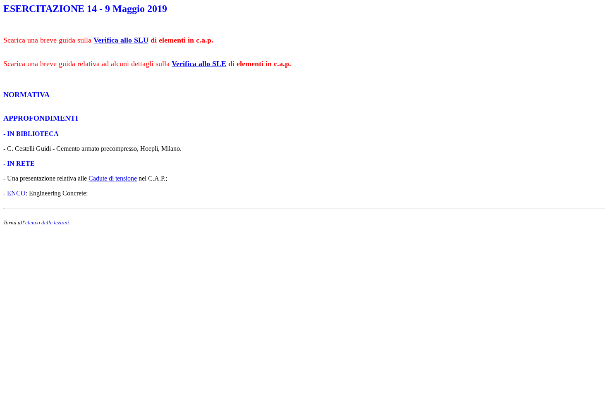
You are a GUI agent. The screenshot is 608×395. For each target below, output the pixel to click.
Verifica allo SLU (120, 40)
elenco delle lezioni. (47, 222)
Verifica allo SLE (199, 63)
